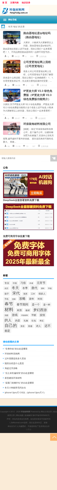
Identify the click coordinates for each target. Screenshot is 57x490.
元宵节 (41, 282)
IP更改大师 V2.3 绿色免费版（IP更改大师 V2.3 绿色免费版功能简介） (37, 95)
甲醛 (34, 315)
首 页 (4, 2)
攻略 (22, 298)
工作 (33, 293)
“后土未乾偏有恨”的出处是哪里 (19, 372)
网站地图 (19, 415)
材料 (9, 309)
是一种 (46, 304)
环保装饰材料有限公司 (37, 124)
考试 (41, 320)
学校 (50, 288)
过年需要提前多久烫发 (15, 358)
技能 (14, 299)
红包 (34, 320)
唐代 (34, 288)
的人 (8, 319)
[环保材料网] (28, 10)
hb (9, 146)
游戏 (15, 315)
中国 (15, 283)
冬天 (15, 287)
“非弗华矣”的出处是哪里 (16, 348)
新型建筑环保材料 (13, 377)
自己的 (11, 325)
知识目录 (26, 2)
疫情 (42, 315)
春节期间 (22, 304)
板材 (28, 310)
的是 (17, 320)
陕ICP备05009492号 (41, 415)
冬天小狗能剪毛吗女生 (15, 387)
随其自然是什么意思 (14, 363)
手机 (7, 298)
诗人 (38, 326)
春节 (9, 304)
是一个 (36, 304)
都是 (7, 330)
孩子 (7, 293)
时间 (40, 298)
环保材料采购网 (12, 353)
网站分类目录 (46, 411)
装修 (30, 325)
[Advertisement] (28, 461)
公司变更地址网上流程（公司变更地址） (37, 64)
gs (9, 85)
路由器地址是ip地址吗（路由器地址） (36, 35)
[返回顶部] (53, 436)
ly (8, 56)
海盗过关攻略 (11, 368)
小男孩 (28, 429)
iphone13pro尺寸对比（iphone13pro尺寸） (25, 392)
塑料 (42, 288)
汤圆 (6, 315)
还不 (48, 325)
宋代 (16, 293)
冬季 (25, 288)
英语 (22, 326)
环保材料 (24, 315)
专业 (7, 282)
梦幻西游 (40, 309)
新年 (31, 298)
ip (8, 118)
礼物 (26, 320)
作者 (31, 283)
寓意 (25, 293)
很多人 (42, 293)
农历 (6, 288)
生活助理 (42, 118)
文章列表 (14, 2)
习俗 (23, 283)
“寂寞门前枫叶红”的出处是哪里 (19, 382)
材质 (19, 310)
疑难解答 (28, 415)
